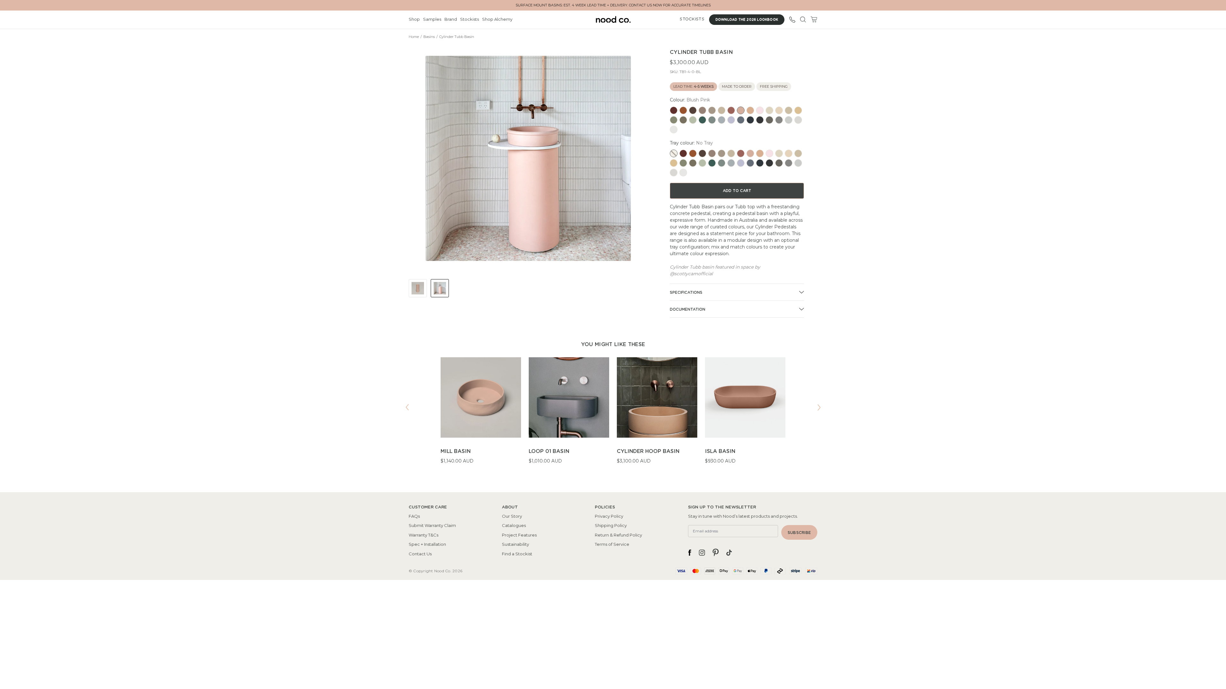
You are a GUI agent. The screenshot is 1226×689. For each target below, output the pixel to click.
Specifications (686, 292)
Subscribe (799, 533)
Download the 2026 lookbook (746, 19)
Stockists (469, 19)
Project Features (519, 534)
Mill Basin (456, 451)
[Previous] (407, 407)
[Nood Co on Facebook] (689, 552)
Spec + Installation (427, 544)
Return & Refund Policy (618, 534)
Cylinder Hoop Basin (648, 451)
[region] (613, 414)
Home (414, 36)
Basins (429, 36)
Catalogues (514, 525)
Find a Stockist (517, 553)
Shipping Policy (611, 525)
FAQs (414, 516)
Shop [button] (414, 19)
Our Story (512, 516)
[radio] (673, 110)
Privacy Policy (609, 516)
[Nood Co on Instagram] (702, 552)
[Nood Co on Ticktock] (729, 552)
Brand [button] (450, 19)
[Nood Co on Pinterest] (716, 552)
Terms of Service (612, 544)
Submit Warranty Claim (432, 525)
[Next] (819, 407)
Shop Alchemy (497, 19)
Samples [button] (432, 19)
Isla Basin (720, 451)
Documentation (687, 309)
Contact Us (420, 553)
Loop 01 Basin (549, 451)
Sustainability (515, 544)
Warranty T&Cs (423, 534)
